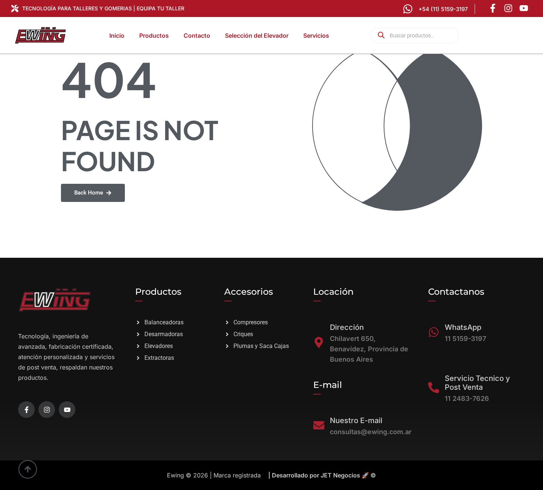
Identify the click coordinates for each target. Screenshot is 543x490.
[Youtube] (523, 8)
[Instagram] (508, 8)
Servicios (316, 35)
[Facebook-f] (492, 8)
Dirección (347, 327)
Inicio (116, 35)
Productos (154, 35)
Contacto (197, 35)
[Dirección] (318, 342)
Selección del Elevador (256, 35)
